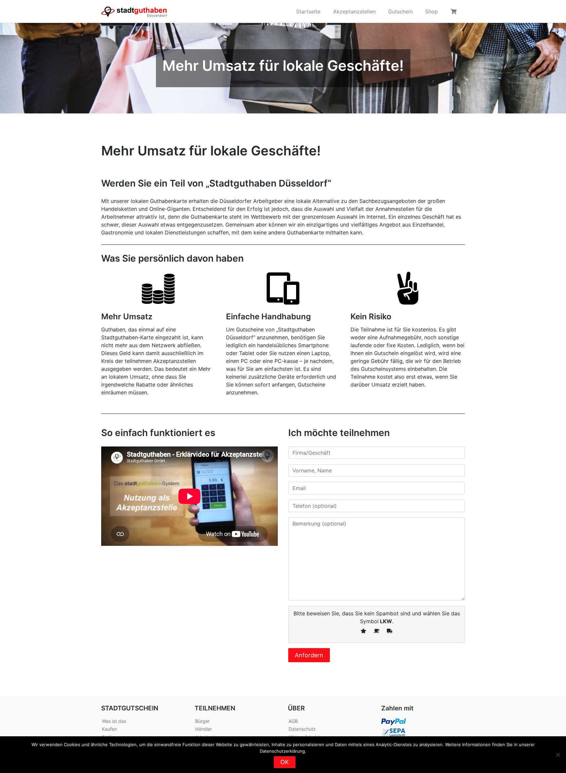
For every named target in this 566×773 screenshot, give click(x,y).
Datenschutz (302, 729)
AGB (293, 721)
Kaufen (109, 729)
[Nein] (558, 754)
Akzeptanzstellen (354, 11)
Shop (431, 11)
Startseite (308, 11)
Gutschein (400, 11)
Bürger (202, 721)
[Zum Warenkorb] (454, 11)
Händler (203, 729)
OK (284, 762)
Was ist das (114, 721)
